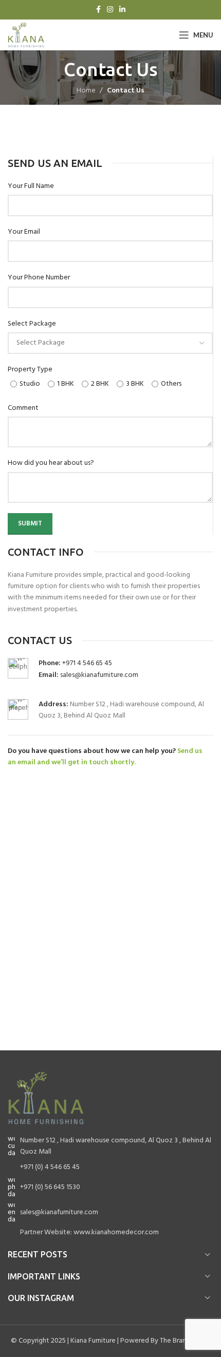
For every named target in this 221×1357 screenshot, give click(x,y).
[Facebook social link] (98, 10)
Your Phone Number (39, 278)
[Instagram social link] (110, 10)
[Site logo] (26, 35)
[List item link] (110, 1167)
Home (86, 91)
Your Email (24, 232)
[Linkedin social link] (122, 10)
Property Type (30, 369)
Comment (23, 408)
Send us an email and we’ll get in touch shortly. (105, 756)
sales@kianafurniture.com (99, 675)
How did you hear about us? (51, 463)
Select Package (32, 324)
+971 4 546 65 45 (87, 663)
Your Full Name (31, 186)
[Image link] (46, 1098)
